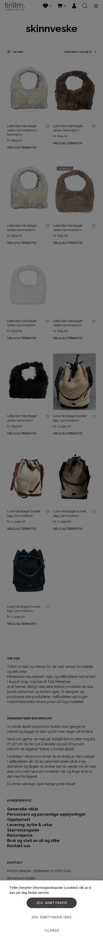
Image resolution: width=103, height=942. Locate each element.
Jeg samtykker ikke (51, 917)
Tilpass (51, 930)
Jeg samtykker (51, 903)
